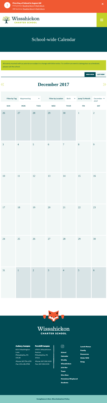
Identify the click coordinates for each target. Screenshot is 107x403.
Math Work (39, 6)
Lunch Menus (85, 347)
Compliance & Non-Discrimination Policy (53, 399)
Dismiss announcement (102, 4)
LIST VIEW (100, 74)
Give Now (65, 375)
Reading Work (28, 6)
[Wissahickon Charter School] (20, 20)
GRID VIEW (90, 74)
